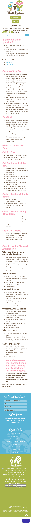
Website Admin (25, 511)
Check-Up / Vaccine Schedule (15, 442)
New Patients (15, 434)
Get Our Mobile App (15, 447)
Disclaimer (11, 511)
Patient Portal (15, 436)
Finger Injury (9, 64)
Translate (19, 487)
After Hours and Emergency (15, 439)
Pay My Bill (15, 452)
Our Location (15, 444)
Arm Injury (9, 62)
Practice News (15, 449)
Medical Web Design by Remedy (11, 510)
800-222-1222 (17, 28)
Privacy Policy (18, 511)
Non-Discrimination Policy (15, 506)
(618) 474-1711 (18, 25)
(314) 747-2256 (17, 483)
